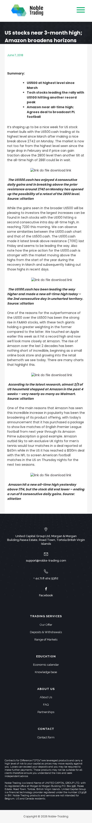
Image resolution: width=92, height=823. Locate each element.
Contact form (45, 737)
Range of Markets (45, 639)
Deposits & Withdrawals (46, 632)
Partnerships (46, 712)
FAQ (46, 704)
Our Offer (46, 624)
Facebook (46, 595)
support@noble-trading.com (46, 560)
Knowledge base (46, 672)
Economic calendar (46, 664)
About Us (46, 697)
